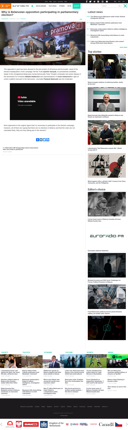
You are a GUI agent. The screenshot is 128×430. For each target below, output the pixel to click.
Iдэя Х (54, 1)
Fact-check (60, 1)
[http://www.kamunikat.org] (73, 424)
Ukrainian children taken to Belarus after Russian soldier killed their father (10, 381)
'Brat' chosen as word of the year (117, 387)
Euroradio (4, 18)
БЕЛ (115, 1)
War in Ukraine (41, 6)
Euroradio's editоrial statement (98, 251)
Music (110, 352)
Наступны (127, 424)
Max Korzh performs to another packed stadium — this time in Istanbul (74, 390)
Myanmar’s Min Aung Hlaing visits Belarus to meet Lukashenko (107, 36)
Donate (76, 6)
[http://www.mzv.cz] (83, 424)
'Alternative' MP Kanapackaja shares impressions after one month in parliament (20, 148)
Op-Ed (69, 6)
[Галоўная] (20, 6)
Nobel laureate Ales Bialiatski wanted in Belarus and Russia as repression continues (105, 116)
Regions (49, 406)
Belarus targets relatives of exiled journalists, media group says (105, 83)
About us (104, 406)
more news (123, 47)
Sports (90, 352)
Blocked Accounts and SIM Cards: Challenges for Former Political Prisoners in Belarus (104, 281)
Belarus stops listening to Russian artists (116, 380)
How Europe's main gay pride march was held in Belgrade (105, 342)
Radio (65, 1)
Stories (62, 6)
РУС (119, 1)
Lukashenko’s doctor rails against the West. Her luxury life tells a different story (10, 372)
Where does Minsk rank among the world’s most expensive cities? (52, 381)
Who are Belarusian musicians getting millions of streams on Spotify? (117, 372)
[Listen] (4, 147)
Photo (46, 1)
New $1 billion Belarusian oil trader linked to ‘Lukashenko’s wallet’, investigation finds (53, 391)
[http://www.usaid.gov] (64, 424)
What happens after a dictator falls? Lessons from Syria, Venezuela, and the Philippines (107, 182)
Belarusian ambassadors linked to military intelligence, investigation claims (108, 30)
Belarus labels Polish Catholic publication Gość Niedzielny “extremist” (106, 23)
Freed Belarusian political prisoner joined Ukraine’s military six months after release (105, 312)
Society (4, 352)
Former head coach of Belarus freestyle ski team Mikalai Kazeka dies (95, 390)
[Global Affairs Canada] (96, 424)
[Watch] (81, 19)
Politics (23, 18)
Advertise (97, 406)
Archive (56, 406)
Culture (69, 352)
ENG (123, 1)
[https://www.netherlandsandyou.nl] (42, 424)
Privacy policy (64, 415)
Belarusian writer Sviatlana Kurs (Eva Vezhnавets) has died (74, 381)
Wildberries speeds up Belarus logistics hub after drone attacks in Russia (52, 372)
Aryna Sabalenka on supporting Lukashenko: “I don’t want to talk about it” (95, 381)
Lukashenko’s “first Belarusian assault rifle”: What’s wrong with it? (105, 149)
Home (32, 6)
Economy (48, 352)
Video (50, 1)
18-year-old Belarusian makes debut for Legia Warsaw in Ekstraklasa (94, 372)
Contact (89, 406)
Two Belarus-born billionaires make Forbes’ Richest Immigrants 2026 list (107, 17)
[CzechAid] (112, 424)
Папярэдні (1, 424)
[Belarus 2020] (20, 424)
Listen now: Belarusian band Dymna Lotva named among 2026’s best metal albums (107, 42)
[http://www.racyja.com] (57, 424)
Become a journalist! (27, 406)
